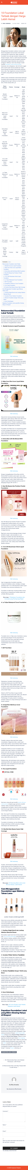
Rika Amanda (7, 23)
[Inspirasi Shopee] (14, 2)
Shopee (12, 1048)
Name (4, 1124)
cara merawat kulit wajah (10, 936)
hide (9, 261)
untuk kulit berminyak (13, 64)
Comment (5, 1111)
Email (4, 1131)
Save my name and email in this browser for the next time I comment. (13, 1141)
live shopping (21, 1038)
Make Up (23, 23)
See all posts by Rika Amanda (14, 1089)
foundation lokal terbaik (9, 1052)
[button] (1, 2)
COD (4, 1043)
